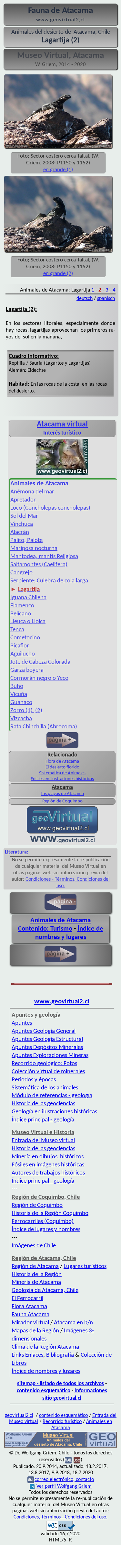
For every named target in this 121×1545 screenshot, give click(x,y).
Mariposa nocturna (33, 549)
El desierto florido (62, 767)
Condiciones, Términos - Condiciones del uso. (60, 1517)
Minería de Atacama (36, 1282)
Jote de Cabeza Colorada (40, 662)
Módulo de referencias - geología (52, 1096)
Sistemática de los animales (45, 1088)
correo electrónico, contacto (64, 1479)
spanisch (106, 298)
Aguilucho (22, 654)
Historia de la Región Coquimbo (50, 1213)
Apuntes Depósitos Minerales (47, 1047)
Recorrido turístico (62, 1421)
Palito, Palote (26, 540)
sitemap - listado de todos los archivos (60, 1383)
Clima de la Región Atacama (45, 1347)
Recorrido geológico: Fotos (44, 1064)
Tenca (17, 630)
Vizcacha (21, 719)
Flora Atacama (29, 1307)
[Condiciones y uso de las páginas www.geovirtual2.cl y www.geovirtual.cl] (77, 1459)
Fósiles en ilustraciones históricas (62, 779)
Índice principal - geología (43, 1120)
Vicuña (18, 694)
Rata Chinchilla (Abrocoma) (43, 727)
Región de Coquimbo (62, 801)
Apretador (23, 500)
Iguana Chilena (28, 598)
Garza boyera (27, 670)
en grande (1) (58, 169)
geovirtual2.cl (19, 1415)
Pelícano (20, 614)
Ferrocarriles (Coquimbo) (43, 1222)
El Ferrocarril (27, 1299)
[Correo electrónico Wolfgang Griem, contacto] (68, 1459)
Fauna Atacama (30, 1315)
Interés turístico (62, 433)
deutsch (84, 298)
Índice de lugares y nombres (46, 1230)
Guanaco (21, 703)
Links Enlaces (27, 1355)
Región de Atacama (35, 1267)
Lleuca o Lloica (27, 622)
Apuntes (22, 1023)
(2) (38, 711)
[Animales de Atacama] (62, 474)
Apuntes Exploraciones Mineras (50, 1056)
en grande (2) (58, 273)
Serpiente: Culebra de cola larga (49, 581)
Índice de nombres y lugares (46, 1371)
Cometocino (25, 638)
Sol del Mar (24, 516)
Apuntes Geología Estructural (47, 1039)
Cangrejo (21, 573)
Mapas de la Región (35, 1331)
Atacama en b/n (73, 1323)
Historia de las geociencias (43, 1104)
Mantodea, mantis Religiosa (44, 557)
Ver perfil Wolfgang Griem (64, 1486)
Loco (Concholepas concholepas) (50, 508)
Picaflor (19, 646)
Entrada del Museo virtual (43, 1141)
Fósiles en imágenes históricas (48, 1165)
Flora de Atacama (62, 761)
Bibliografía (60, 1355)
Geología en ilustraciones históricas (54, 1112)
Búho (16, 686)
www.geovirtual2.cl (61, 1001)
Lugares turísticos (85, 1267)
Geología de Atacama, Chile (45, 1290)
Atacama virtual (62, 424)
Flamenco (22, 606)
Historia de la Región (37, 1275)
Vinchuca (21, 524)
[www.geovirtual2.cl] (62, 841)
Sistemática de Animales (62, 773)
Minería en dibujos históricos (48, 1157)
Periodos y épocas (34, 1080)
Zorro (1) (22, 711)
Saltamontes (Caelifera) (38, 565)
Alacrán (19, 532)
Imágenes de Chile (34, 1246)
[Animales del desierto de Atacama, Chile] (60, 1447)
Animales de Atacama (60, 920)
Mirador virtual (30, 1323)
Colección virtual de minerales (48, 1072)
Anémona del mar (32, 492)
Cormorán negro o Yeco (39, 678)
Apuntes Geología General (44, 1031)
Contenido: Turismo (45, 928)
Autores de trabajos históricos (48, 1173)
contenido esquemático (43, 1391)
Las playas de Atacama (62, 793)
